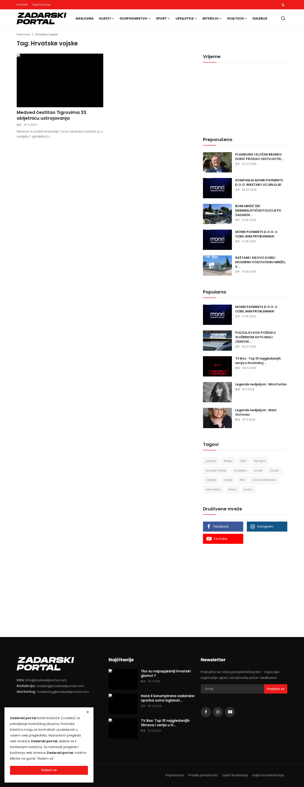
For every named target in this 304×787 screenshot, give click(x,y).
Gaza (232, 489)
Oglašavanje (41, 4)
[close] (87, 712)
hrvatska (240, 470)
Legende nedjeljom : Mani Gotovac (255, 412)
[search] (283, 18)
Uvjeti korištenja (235, 775)
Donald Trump (216, 470)
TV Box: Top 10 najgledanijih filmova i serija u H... (165, 722)
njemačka (213, 489)
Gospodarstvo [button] (133, 18)
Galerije (259, 18)
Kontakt (22, 4)
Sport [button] (161, 18)
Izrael (258, 470)
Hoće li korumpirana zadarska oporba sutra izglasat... (167, 698)
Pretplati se (275, 689)
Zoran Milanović (264, 480)
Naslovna (84, 18)
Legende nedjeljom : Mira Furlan (261, 384)
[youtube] (230, 712)
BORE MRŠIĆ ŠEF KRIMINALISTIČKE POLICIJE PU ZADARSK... (258, 210)
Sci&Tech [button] (235, 18)
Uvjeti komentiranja (268, 775)
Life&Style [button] (185, 18)
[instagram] (218, 712)
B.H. (237, 389)
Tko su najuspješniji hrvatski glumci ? (166, 673)
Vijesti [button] (105, 18)
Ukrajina (260, 461)
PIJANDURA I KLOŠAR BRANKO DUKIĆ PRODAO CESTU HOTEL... (259, 156)
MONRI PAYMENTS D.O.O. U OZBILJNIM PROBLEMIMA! (256, 234)
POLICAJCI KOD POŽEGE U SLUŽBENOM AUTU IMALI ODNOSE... (255, 337)
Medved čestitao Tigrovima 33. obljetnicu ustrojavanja (52, 115)
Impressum (175, 775)
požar (248, 489)
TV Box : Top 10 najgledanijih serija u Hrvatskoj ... (258, 360)
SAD (243, 461)
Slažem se (49, 770)
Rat (242, 480)
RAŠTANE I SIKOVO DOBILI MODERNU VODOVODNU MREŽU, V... (260, 262)
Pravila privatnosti (203, 775)
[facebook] (206, 712)
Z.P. (237, 164)
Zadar (274, 470)
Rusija (228, 461)
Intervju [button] (210, 18)
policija (211, 461)
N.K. (19, 125)
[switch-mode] (283, 4)
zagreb (211, 480)
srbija (228, 480)
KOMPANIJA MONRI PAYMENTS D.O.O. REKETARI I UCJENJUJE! (259, 182)
